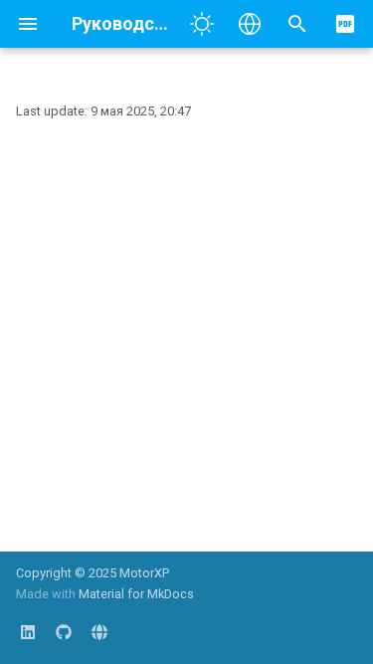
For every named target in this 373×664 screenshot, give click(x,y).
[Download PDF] (345, 24)
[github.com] (64, 632)
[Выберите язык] (250, 24)
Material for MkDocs (136, 593)
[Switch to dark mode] (202, 24)
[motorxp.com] (99, 632)
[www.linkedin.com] (28, 632)
